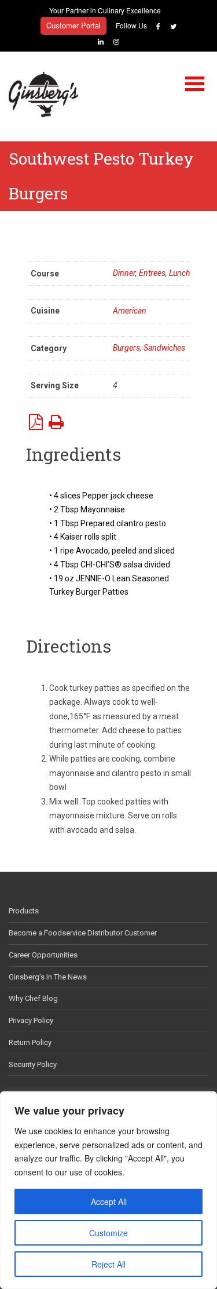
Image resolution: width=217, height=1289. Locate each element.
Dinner (124, 273)
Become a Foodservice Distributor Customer (83, 932)
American (129, 310)
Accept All (109, 1201)
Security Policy (33, 1064)
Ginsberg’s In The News (48, 977)
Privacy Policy (31, 1020)
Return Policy (30, 1042)
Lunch (179, 273)
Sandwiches (164, 347)
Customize (108, 1233)
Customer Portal (73, 25)
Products (24, 910)
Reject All (108, 1264)
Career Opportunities (43, 955)
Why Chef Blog (33, 998)
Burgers (126, 347)
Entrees (152, 273)
